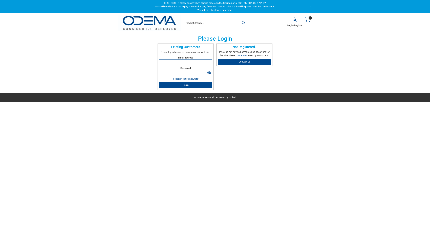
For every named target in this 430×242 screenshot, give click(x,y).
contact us (241, 55)
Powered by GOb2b (226, 97)
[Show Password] (209, 73)
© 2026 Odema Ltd (204, 97)
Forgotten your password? (186, 78)
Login (186, 85)
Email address (185, 57)
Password (185, 68)
